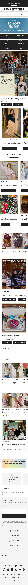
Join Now (11, 481)
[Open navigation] (25, 14)
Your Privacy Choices (14, 580)
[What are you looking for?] (14, 14)
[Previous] (3, 437)
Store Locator (15, 530)
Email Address (5, 508)
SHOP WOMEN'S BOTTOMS (9, 148)
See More (4, 494)
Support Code (19, 577)
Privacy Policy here (10, 523)
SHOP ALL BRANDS (14, 157)
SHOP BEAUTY (6, 342)
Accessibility (6, 577)
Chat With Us (15, 545)
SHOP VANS (5, 224)
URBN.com (13, 577)
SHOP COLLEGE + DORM (9, 299)
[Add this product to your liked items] (10, 235)
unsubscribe (22, 523)
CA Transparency (20, 574)
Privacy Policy (5, 574)
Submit (14, 516)
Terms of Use (12, 574)
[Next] (25, 437)
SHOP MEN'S (18, 104)
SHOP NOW (14, 5)
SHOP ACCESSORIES (20, 342)
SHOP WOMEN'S (6, 104)
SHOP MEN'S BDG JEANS (21, 30)
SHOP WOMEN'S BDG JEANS (7, 30)
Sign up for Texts (15, 540)
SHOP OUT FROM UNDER (9, 190)
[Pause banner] (26, 5)
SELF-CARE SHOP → (8, 353)
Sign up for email (15, 535)
